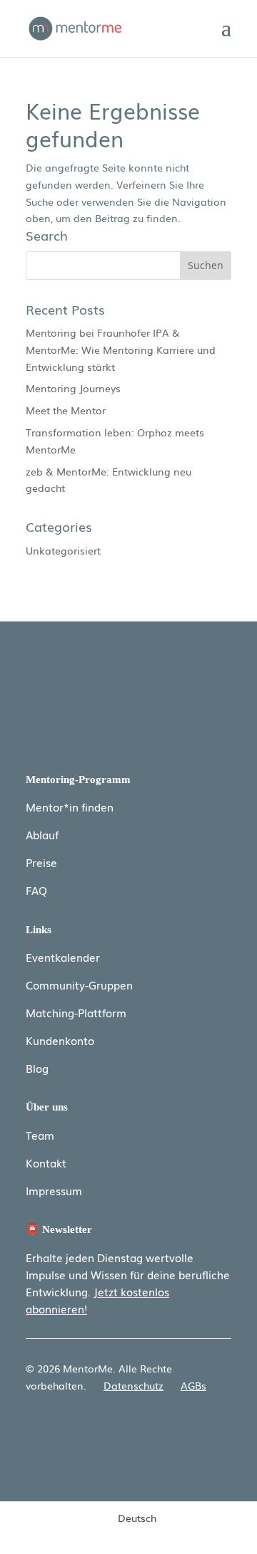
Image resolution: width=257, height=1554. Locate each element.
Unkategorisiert (63, 550)
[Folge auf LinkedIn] (191, 1427)
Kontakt (46, 1162)
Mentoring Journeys (73, 388)
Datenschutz (133, 1385)
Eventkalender (63, 957)
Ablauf (42, 834)
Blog (37, 1068)
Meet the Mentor (66, 410)
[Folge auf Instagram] (219, 1427)
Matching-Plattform (76, 1012)
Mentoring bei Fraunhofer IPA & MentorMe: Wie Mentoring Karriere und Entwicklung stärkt (121, 349)
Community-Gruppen (79, 984)
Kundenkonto (60, 1040)
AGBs (193, 1385)
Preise (41, 862)
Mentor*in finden (70, 806)
